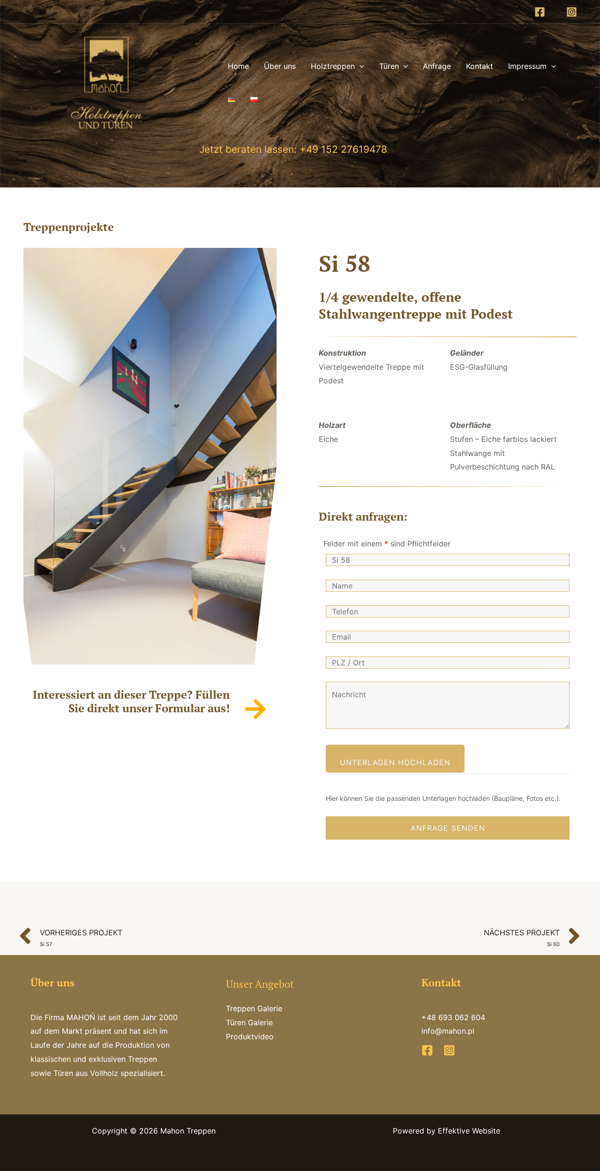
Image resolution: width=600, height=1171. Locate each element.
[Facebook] (539, 12)
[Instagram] (571, 12)
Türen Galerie (249, 1022)
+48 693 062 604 (453, 1017)
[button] (359, 66)
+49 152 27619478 (342, 149)
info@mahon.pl (447, 1031)
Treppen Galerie (254, 1008)
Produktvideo (250, 1036)
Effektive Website (469, 1130)
